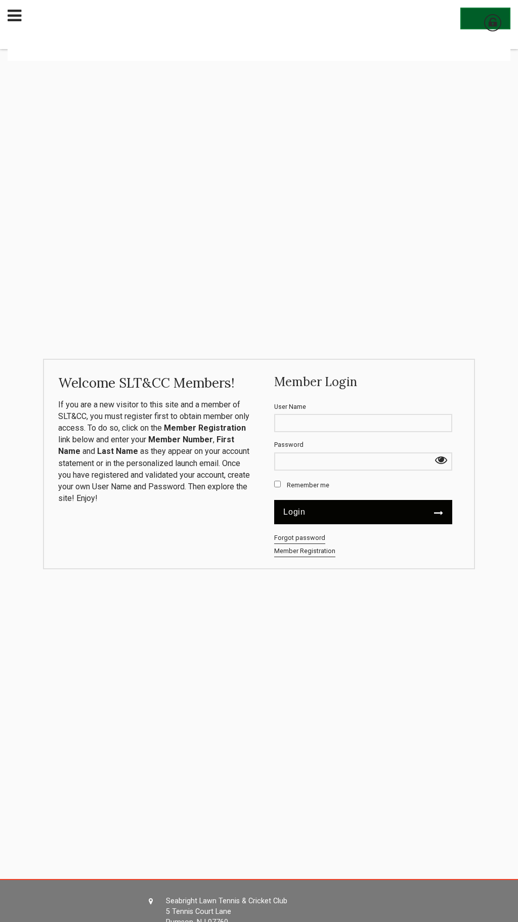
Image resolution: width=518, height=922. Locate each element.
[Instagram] (415, 914)
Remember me (308, 485)
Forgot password (299, 537)
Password (289, 444)
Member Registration (304, 551)
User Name (290, 406)
